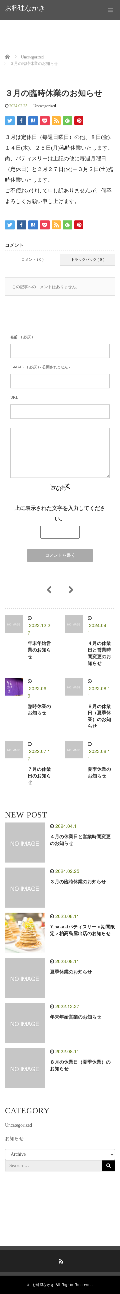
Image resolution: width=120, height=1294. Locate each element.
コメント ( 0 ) (32, 259)
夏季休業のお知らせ (71, 971)
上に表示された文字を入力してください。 (60, 513)
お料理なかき (25, 8)
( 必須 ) (21, 337)
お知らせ (14, 1138)
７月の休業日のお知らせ (39, 776)
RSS (60, 1260)
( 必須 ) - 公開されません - (40, 367)
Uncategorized (44, 106)
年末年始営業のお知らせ (39, 650)
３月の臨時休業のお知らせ (78, 881)
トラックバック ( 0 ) (87, 259)
